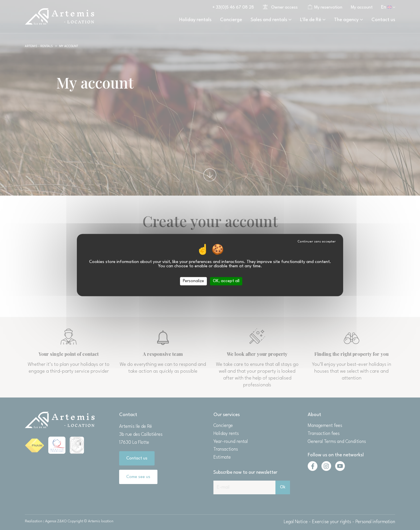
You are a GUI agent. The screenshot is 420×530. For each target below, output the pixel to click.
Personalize (193, 281)
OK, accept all (226, 281)
